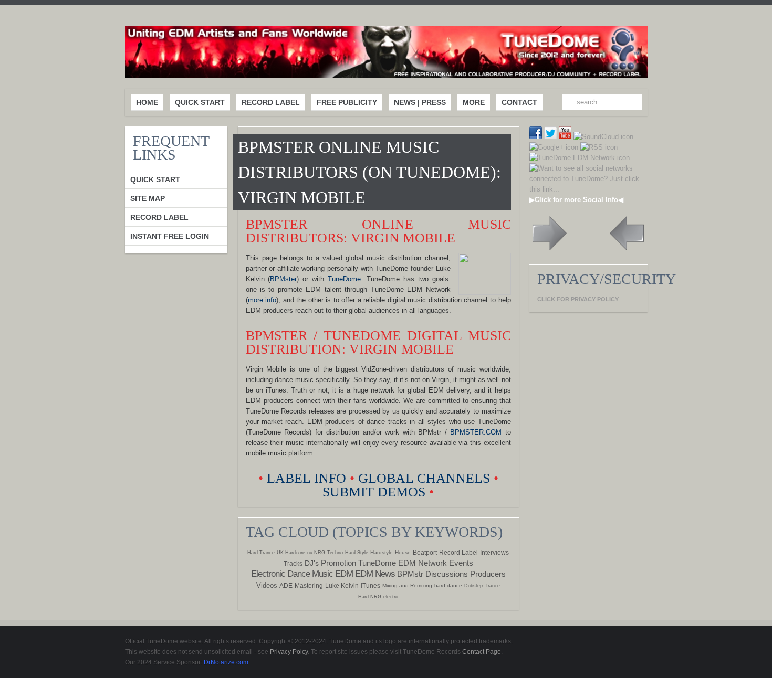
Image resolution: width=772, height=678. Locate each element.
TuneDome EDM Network (402, 562)
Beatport (425, 552)
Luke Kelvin (342, 585)
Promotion (338, 562)
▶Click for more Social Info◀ (576, 200)
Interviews (494, 552)
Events (461, 562)
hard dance (448, 585)
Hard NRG (369, 596)
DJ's (312, 563)
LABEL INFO (306, 478)
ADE (286, 585)
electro (390, 596)
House (403, 552)
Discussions (446, 573)
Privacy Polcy (289, 651)
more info (262, 300)
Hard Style (356, 552)
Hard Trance (261, 552)
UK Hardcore (291, 552)
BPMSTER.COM (476, 432)
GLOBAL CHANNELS (424, 478)
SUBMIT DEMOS (373, 492)
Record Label (458, 552)
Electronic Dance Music (292, 574)
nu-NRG (316, 552)
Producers (488, 573)
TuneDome (344, 279)
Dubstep (473, 585)
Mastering (309, 585)
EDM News (375, 574)
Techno (335, 552)
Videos (266, 585)
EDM (344, 574)
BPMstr (410, 573)
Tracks (293, 563)
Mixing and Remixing (407, 585)
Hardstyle (381, 552)
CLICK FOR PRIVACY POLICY (578, 299)
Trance (492, 585)
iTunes (370, 585)
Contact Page (481, 651)
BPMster (283, 279)
